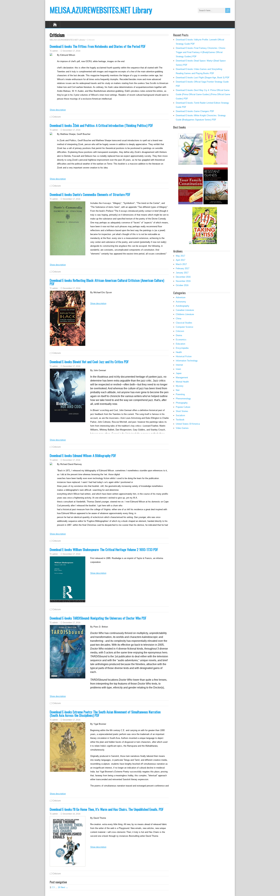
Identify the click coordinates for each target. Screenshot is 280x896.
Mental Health (182, 382)
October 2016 (182, 285)
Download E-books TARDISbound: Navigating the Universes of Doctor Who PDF (98, 618)
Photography (182, 403)
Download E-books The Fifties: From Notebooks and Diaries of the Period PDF (98, 46)
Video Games (182, 428)
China (178, 318)
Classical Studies (184, 323)
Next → (64, 887)
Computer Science (184, 327)
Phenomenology (183, 398)
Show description (58, 110)
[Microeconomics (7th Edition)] (190, 164)
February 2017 (182, 268)
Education (180, 344)
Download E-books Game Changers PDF (195, 111)
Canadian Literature (185, 310)
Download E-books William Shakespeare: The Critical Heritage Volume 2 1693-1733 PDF (104, 549)
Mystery (179, 386)
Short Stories (182, 411)
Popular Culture (183, 407)
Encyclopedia (182, 348)
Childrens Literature (185, 314)
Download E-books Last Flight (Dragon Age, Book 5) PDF (202, 77)
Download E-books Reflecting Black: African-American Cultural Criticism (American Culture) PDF (107, 282)
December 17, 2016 (71, 51)
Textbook (180, 419)
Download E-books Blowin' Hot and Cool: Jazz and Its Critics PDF (89, 361)
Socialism (180, 415)
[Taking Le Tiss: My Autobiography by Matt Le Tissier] (204, 243)
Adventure (180, 297)
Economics (181, 339)
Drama (179, 335)
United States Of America (188, 424)
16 (59, 887)
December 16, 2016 (71, 814)
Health (179, 352)
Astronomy (181, 301)
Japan (178, 373)
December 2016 (183, 277)
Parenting (180, 394)
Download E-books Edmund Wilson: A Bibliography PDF (83, 455)
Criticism (56, 117)
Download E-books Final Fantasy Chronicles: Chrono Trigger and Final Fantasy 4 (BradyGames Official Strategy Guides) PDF (200, 52)
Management (182, 377)
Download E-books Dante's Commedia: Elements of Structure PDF (90, 194)
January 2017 (182, 272)
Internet (179, 365)
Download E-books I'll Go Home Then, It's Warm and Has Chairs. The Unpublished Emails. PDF (106, 809)
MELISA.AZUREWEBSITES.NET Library (101, 10)
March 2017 (181, 264)
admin (55, 51)
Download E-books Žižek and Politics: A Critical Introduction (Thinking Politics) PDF (101, 125)
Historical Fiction (184, 356)
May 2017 (180, 256)
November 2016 (183, 281)
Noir (178, 390)
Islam (178, 369)
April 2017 (180, 260)
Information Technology (187, 360)
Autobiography (182, 306)
